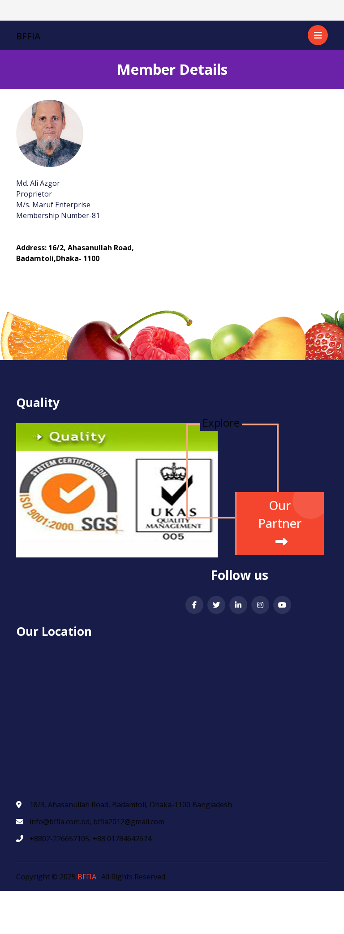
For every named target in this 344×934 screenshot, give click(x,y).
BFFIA (86, 877)
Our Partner (279, 514)
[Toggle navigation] (21, 10)
